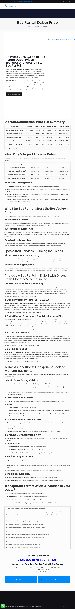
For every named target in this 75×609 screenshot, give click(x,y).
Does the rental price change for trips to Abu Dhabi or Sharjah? (26, 537)
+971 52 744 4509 (11, 1)
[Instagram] (69, 1)
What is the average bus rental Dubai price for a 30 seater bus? (26, 508)
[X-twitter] (42, 586)
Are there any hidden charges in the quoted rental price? (24, 521)
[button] (37, 508)
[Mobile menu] (69, 6)
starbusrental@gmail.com (26, 1)
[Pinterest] (46, 586)
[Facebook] (65, 1)
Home (29, 26)
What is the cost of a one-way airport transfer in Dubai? (24, 548)
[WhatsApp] (63, 1)
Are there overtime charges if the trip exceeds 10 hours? (24, 541)
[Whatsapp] (33, 586)
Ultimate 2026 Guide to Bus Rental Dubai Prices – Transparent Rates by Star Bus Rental (25, 61)
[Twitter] (67, 1)
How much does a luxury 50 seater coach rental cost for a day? (26, 524)
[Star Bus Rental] (10, 6)
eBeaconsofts (39, 606)
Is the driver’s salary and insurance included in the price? (24, 531)
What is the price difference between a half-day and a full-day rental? (28, 534)
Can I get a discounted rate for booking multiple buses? (24, 544)
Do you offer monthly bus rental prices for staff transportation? (26, 527)
